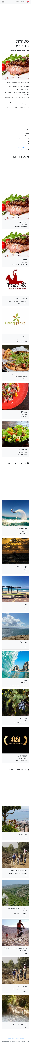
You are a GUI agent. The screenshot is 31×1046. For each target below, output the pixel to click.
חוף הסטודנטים (21, 567)
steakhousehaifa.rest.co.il (20, 150)
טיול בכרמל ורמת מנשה (18, 871)
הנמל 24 (24, 412)
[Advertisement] (15, 22)
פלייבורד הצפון (22, 529)
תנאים (17, 1039)
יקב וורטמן (23, 718)
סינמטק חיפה (22, 756)
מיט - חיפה (23, 222)
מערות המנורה (22, 986)
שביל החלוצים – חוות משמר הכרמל (17, 909)
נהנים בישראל (20, 2)
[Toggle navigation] (3, 2)
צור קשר (10, 1039)
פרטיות (22, 1039)
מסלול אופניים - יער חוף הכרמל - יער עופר (15, 949)
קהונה (25, 680)
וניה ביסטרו (23, 450)
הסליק (25, 260)
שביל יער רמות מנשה (19, 1024)
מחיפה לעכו (23, 835)
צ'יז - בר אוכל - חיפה (19, 374)
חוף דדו (24, 604)
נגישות (13, 1039)
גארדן (25, 336)
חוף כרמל (23, 642)
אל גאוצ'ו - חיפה (21, 298)
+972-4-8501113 (22, 147)
